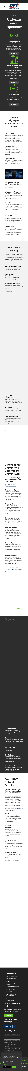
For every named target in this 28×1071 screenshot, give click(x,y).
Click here (20, 808)
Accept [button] (14, 1066)
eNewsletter (23, 1060)
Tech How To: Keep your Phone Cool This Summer (12, 1049)
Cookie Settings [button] (7, 1066)
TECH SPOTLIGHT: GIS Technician (10, 1045)
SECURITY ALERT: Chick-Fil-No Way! (12, 1035)
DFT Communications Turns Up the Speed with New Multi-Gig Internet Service (12, 1040)
